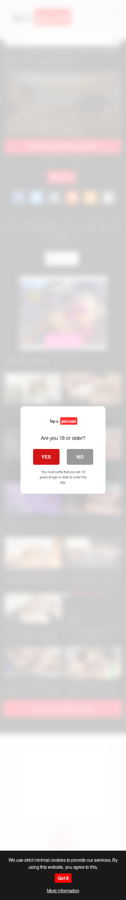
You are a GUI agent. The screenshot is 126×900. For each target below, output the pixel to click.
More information (63, 890)
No (80, 456)
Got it (63, 878)
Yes (46, 456)
